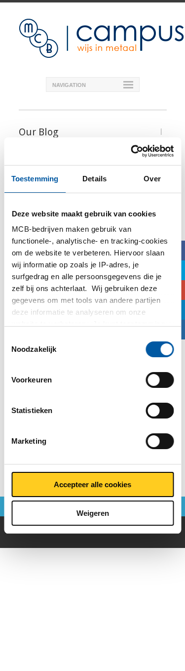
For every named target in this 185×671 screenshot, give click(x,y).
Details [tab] (94, 178)
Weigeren (92, 513)
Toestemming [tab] (34, 178)
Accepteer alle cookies (92, 484)
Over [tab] (152, 178)
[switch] (160, 380)
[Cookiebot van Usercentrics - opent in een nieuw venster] (132, 151)
